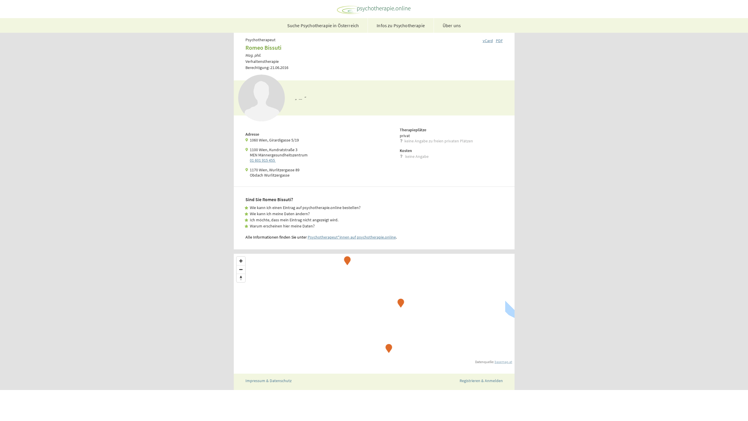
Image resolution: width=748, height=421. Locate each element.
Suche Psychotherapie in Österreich (323, 25)
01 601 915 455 (263, 160)
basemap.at (503, 362)
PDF (499, 40)
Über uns (452, 25)
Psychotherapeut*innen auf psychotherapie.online (352, 237)
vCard (488, 40)
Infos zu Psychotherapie (401, 25)
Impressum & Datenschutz (268, 380)
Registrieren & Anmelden (481, 380)
